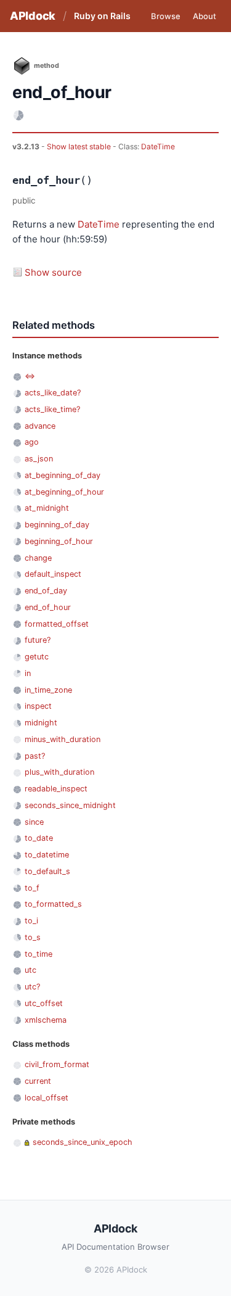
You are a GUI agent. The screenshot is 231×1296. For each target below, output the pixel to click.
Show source (53, 272)
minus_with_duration (62, 739)
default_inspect (53, 574)
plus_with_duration (59, 772)
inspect (38, 706)
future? (38, 640)
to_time (38, 954)
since (34, 822)
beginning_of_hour (59, 541)
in (28, 673)
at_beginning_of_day (62, 475)
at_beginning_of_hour (64, 492)
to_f (32, 888)
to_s (33, 937)
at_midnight (47, 508)
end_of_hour (48, 607)
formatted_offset (57, 624)
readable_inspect (56, 788)
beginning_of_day (57, 524)
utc (30, 970)
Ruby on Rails (102, 15)
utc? (32, 986)
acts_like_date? (53, 392)
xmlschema (46, 1020)
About (204, 16)
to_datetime (47, 854)
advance (40, 426)
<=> (30, 376)
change (38, 558)
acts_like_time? (52, 409)
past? (35, 756)
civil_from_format (57, 1064)
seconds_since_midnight (70, 805)
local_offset (46, 1097)
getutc (37, 656)
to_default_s (47, 871)
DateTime (158, 146)
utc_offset (44, 1003)
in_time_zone (48, 690)
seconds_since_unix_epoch (82, 1142)
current (38, 1081)
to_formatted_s (53, 904)
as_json (39, 458)
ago (32, 442)
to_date (39, 838)
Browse (165, 16)
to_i (31, 920)
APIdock (32, 15)
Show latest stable (80, 146)
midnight (41, 722)
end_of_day (46, 590)
